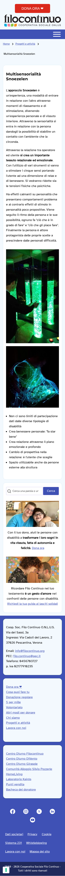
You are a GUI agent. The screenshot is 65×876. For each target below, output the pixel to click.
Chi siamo (13, 718)
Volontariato (14, 707)
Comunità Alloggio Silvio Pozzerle (29, 769)
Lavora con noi (16, 728)
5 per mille (13, 702)
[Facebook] (12, 811)
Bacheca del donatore (21, 789)
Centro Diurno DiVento (21, 759)
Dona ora (38, 548)
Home (6, 43)
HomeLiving (14, 774)
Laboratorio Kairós (18, 779)
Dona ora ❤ (14, 687)
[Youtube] (32, 820)
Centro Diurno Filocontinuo (25, 753)
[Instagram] (26, 811)
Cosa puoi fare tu (17, 692)
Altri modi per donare (20, 712)
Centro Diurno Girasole (22, 764)
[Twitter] (39, 811)
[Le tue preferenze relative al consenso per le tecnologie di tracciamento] (6, 870)
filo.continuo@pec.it (27, 656)
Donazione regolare (19, 697)
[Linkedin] (52, 811)
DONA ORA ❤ (32, 8)
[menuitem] (14, 834)
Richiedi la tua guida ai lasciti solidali (32, 604)
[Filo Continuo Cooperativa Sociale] (32, 21)
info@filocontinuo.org (30, 651)
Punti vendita (15, 784)
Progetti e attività (25, 43)
